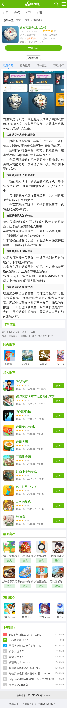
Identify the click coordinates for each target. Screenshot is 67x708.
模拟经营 (31, 38)
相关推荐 (25, 65)
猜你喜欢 (42, 65)
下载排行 (58, 65)
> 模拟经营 (36, 20)
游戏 (17, 12)
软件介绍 (8, 65)
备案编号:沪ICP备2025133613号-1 (40, 703)
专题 (39, 12)
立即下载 (33, 48)
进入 (58, 385)
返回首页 (13, 703)
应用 (28, 12)
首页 (6, 12)
